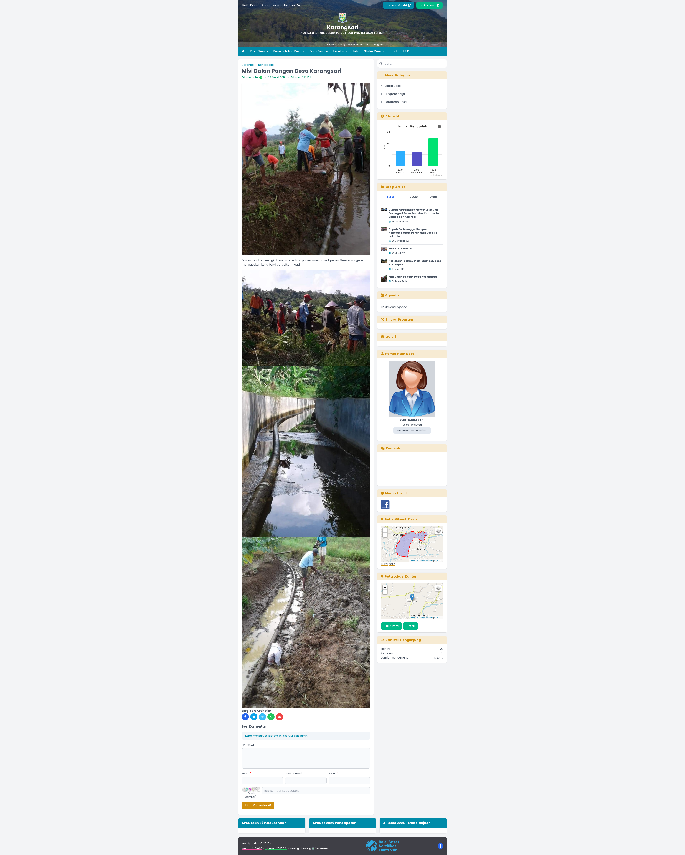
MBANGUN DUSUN (400, 248)
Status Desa (373, 51)
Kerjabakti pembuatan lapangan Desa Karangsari (415, 262)
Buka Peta (391, 626)
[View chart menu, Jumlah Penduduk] (439, 126)
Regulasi (339, 51)
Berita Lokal (266, 65)
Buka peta (388, 564)
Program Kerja (270, 5)
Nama (246, 773)
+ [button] (385, 530)
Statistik (393, 116)
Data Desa (317, 51)
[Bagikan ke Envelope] (279, 716)
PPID (406, 51)
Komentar (249, 744)
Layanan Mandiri (397, 5)
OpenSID (438, 560)
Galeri (390, 336)
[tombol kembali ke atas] (677, 847)
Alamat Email (293, 773)
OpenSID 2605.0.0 (276, 848)
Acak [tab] (434, 197)
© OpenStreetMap (425, 560)
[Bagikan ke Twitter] (253, 716)
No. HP (333, 773)
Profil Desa (258, 51)
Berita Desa (249, 5)
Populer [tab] (413, 197)
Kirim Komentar (256, 805)
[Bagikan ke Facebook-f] (245, 716)
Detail (410, 626)
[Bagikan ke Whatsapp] (271, 716)
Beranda (248, 65)
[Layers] (438, 531)
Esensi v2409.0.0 (252, 848)
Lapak (393, 51)
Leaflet (412, 560)
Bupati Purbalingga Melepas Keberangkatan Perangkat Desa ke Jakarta (413, 232)
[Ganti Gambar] (250, 795)
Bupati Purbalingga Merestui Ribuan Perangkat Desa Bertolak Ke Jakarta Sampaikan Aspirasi (414, 213)
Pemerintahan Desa (287, 51)
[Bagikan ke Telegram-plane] (262, 716)
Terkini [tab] (391, 197)
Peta (356, 51)
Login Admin (428, 5)
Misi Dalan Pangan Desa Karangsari (413, 277)
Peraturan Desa (293, 5)
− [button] (385, 535)
